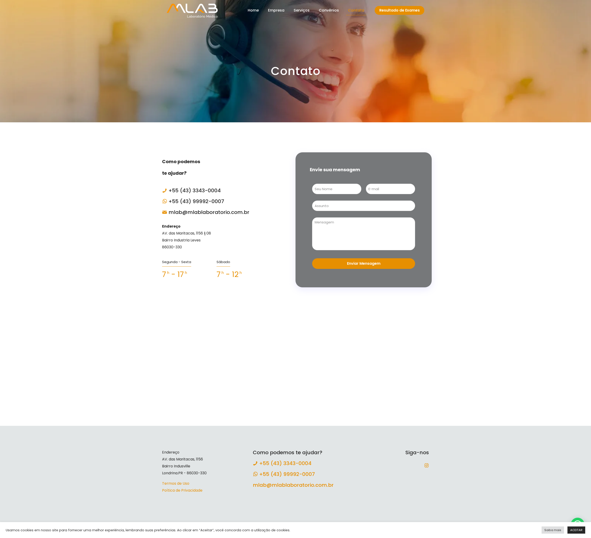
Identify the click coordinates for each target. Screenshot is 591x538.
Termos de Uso (175, 483)
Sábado (223, 261)
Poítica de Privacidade (182, 490)
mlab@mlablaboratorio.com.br (209, 212)
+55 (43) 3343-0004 (195, 190)
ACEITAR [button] (576, 530)
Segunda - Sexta (176, 261)
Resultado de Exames (399, 10)
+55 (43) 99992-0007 (196, 201)
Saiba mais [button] (552, 530)
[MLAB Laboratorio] (192, 10)
